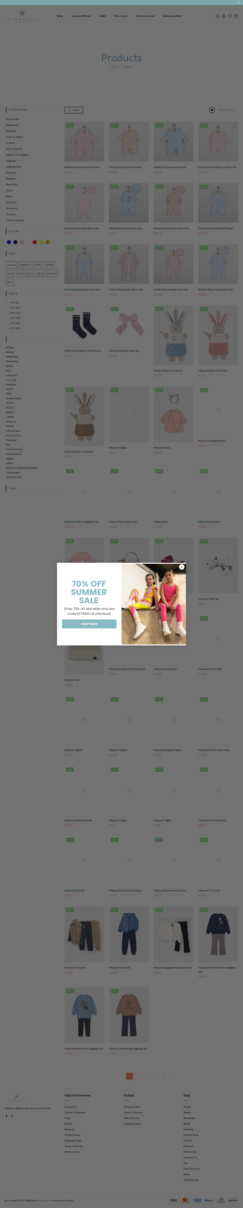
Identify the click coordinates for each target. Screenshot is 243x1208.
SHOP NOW (89, 624)
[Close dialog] (182, 567)
